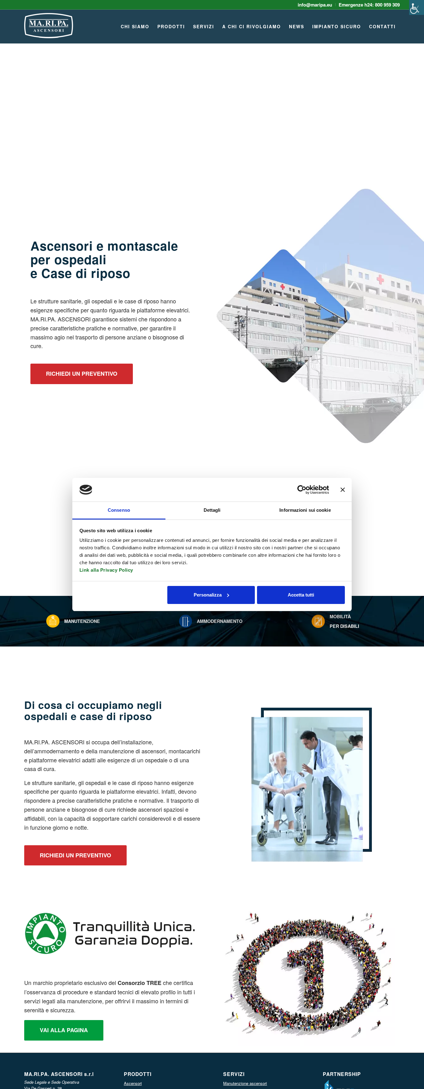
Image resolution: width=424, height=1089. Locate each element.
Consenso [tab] (119, 510)
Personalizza (208, 594)
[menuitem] (315, 4)
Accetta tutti (301, 594)
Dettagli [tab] (212, 510)
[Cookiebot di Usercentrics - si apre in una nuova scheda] (302, 489)
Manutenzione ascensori (245, 1083)
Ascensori (133, 1083)
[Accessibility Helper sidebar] (416, 7)
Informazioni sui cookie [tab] (305, 510)
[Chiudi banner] (343, 490)
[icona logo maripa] (48, 29)
